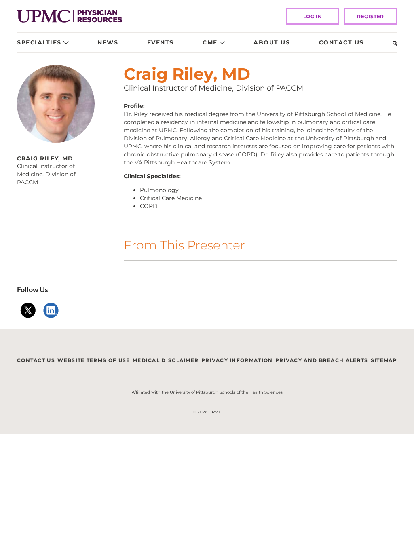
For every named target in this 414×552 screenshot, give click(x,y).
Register (370, 16)
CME (210, 42)
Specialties (39, 42)
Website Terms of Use (93, 360)
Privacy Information (237, 360)
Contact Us (341, 42)
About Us (271, 42)
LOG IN (312, 16)
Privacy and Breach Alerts (321, 360)
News (107, 42)
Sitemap (384, 360)
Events (160, 42)
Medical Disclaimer (166, 360)
